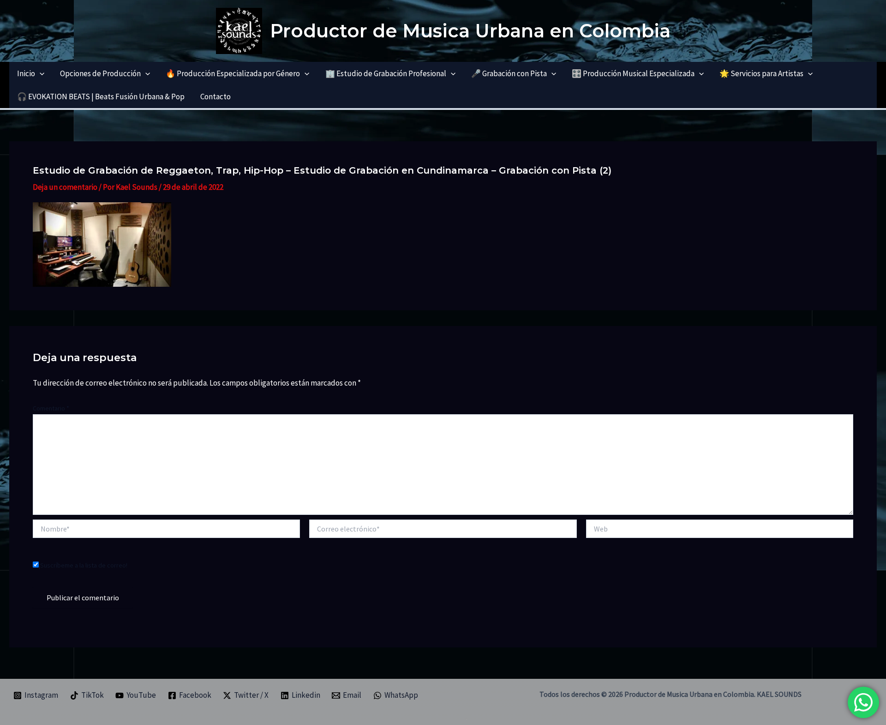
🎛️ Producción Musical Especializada (633, 73)
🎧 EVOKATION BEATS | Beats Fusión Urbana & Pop (101, 96)
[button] (39, 73)
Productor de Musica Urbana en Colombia (470, 30)
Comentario (51, 408)
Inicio (26, 73)
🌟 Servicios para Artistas (761, 73)
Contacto (215, 96)
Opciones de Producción (100, 73)
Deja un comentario (65, 187)
